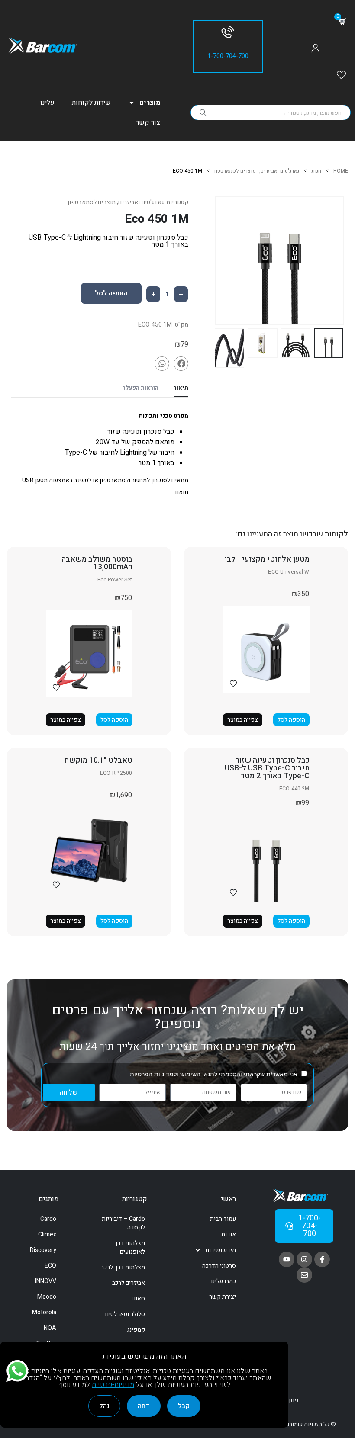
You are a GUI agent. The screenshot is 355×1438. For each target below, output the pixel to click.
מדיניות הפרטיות (152, 1074)
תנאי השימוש (197, 1074)
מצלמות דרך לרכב (123, 1267)
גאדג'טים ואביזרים (140, 202)
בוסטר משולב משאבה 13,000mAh (96, 563)
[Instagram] (304, 1259)
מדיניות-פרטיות (113, 1385)
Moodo (46, 1296)
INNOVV (45, 1281)
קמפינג (136, 1329)
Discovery (43, 1250)
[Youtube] (286, 1259)
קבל (184, 1406)
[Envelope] (304, 1275)
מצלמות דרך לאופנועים (129, 1247)
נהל (104, 1406)
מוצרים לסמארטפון (92, 202)
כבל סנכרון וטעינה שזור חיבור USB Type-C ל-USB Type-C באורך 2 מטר (267, 768)
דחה (144, 1406)
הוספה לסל (111, 293)
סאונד (137, 1298)
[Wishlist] (341, 75)
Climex (47, 1234)
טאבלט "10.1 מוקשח (98, 760)
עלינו (47, 102)
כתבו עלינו (223, 1281)
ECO (50, 1265)
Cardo (48, 1218)
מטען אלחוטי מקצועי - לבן (267, 559)
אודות (228, 1234)
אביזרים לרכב (128, 1282)
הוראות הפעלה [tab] (140, 388)
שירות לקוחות (91, 102)
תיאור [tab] (181, 388)
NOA (50, 1327)
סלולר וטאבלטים (125, 1314)
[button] (341, 260)
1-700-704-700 (227, 56)
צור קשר (148, 122)
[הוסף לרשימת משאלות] (233, 683)
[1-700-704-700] (228, 32)
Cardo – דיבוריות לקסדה (123, 1223)
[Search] (203, 112)
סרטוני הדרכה (219, 1265)
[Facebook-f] (322, 1259)
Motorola (44, 1312)
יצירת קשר (222, 1296)
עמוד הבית (223, 1218)
